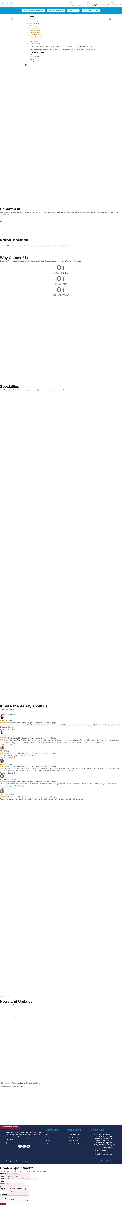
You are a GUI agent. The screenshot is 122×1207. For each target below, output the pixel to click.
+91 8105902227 (116, 5)
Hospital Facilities (35, 57)
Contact (32, 61)
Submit (3, 1204)
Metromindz (112, 1161)
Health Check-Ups (35, 30)
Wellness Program (35, 34)
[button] (2, 25)
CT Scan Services (35, 43)
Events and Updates (37, 52)
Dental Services (34, 23)
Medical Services (35, 25)
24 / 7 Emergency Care (37, 39)
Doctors (32, 19)
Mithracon (33, 59)
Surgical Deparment (36, 37)
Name (3, 1174)
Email (3, 1176)
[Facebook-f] (20, 1146)
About (32, 17)
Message (3, 1194)
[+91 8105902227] (112, 2)
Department (5, 1189)
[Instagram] (24, 1146)
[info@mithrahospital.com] (71, 2)
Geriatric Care (34, 41)
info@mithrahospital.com (77, 5)
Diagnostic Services (35, 28)
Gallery (32, 55)
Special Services (34, 32)
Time (2, 1186)
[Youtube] (28, 1146)
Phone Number (6, 1179)
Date (2, 1181)
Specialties (34, 21)
